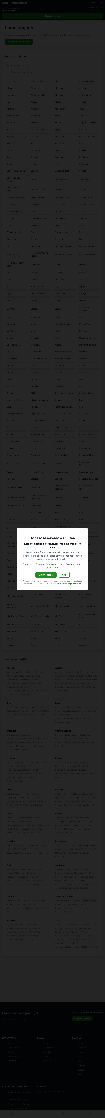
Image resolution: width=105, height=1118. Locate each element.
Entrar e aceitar (46, 575)
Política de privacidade (70, 583)
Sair (64, 575)
